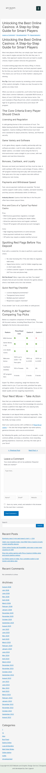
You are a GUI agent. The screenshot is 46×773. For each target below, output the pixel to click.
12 (3, 733)
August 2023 (6, 678)
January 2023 (7, 701)
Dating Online (6, 743)
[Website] (36, 498)
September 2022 (8, 714)
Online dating (6, 752)
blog (3, 736)
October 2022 (7, 711)
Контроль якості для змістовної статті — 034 (18, 538)
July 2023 (5, 681)
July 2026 (5, 590)
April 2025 (5, 639)
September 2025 (8, 623)
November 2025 (7, 616)
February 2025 (7, 646)
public (4, 756)
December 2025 (7, 613)
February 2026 (7, 606)
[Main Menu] (38, 8)
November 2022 (7, 708)
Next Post (33, 450)
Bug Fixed (5, 739)
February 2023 (7, 698)
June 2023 (6, 685)
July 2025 (5, 629)
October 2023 (7, 672)
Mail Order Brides (8, 749)
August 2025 (6, 626)
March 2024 (6, 662)
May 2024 (5, 655)
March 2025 (6, 642)
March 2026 (6, 603)
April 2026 (5, 600)
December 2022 (7, 704)
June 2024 (6, 652)
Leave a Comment (8, 35)
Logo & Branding (8, 746)
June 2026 (6, 593)
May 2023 (5, 688)
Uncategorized (21, 35)
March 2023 (6, 694)
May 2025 (5, 636)
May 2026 (5, 597)
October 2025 (7, 619)
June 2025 (6, 632)
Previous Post (14, 450)
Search (4, 522)
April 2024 (5, 659)
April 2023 (5, 691)
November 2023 (7, 668)
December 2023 (7, 665)
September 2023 (8, 675)
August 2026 (6, 587)
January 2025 (7, 649)
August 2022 (6, 717)
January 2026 (7, 610)
